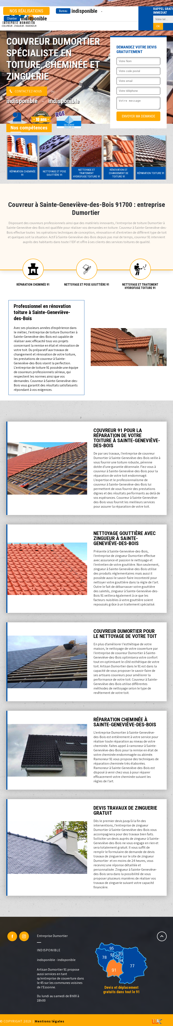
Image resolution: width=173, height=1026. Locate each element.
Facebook (12, 936)
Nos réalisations (26, 10)
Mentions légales (49, 1021)
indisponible (78, 11)
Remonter (162, 936)
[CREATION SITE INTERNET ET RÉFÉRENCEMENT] (157, 1022)
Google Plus (24, 936)
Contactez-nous (28, 91)
